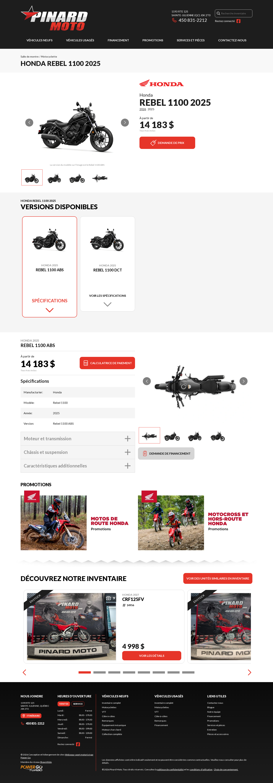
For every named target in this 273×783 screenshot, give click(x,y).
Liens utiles (216, 696)
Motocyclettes (109, 707)
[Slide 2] (99, 672)
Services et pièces (191, 40)
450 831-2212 (193, 20)
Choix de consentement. (226, 769)
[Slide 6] (159, 672)
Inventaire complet (111, 702)
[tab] (64, 703)
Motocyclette (49, 56)
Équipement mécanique (114, 725)
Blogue (210, 707)
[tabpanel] (75, 724)
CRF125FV (133, 599)
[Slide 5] (144, 672)
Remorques (108, 720)
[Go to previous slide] (29, 123)
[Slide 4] (129, 672)
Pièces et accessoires (218, 734)
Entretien (212, 729)
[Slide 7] (174, 672)
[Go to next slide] (125, 123)
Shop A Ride (46, 762)
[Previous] (24, 672)
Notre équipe (213, 711)
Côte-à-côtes (108, 716)
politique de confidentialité (170, 769)
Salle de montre (30, 56)
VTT (104, 711)
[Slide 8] (188, 672)
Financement (118, 40)
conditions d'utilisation (201, 769)
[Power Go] (58, 768)
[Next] (248, 672)
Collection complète (112, 734)
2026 (142, 109)
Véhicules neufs (40, 40)
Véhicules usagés (80, 40)
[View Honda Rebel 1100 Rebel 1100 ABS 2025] (32, 177)
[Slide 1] (85, 672)
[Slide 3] (114, 672)
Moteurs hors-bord (111, 729)
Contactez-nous (232, 40)
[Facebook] (238, 21)
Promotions (152, 40)
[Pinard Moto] (54, 18)
